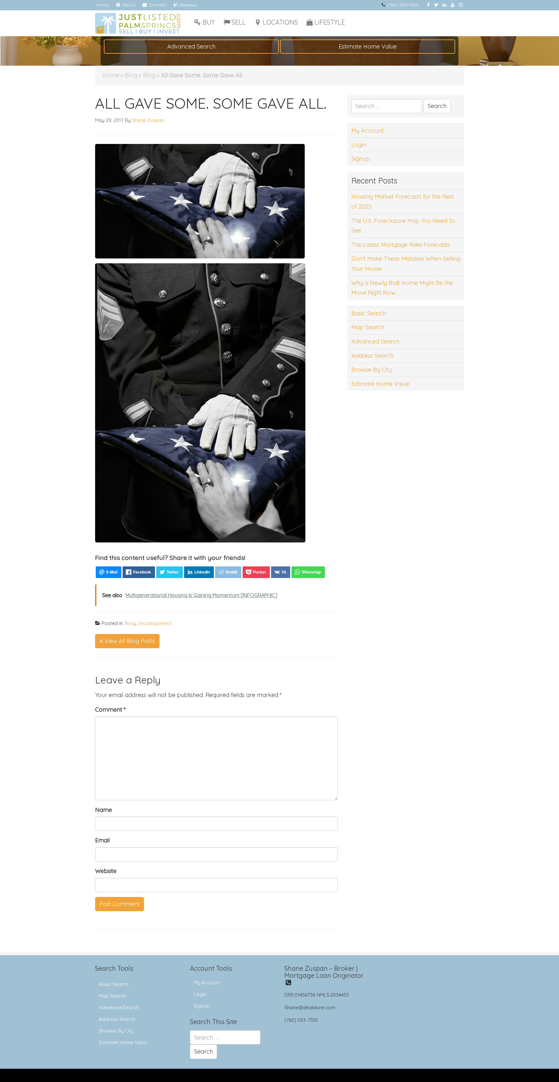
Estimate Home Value (368, 46)
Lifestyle (329, 22)
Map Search (367, 327)
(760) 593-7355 (403, 5)
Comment (110, 709)
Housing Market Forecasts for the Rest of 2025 (402, 201)
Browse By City (371, 369)
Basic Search (368, 313)
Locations (280, 22)
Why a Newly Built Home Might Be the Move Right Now (402, 288)
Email (102, 840)
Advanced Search (191, 46)
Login (358, 144)
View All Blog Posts (129, 641)
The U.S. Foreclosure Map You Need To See (403, 226)
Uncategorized (154, 623)
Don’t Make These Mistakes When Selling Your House (405, 263)
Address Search (372, 355)
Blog (131, 75)
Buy (209, 22)
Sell (239, 22)
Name (103, 810)
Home (102, 5)
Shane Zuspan (148, 120)
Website (105, 871)
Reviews (188, 5)
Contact (157, 5)
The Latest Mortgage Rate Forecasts (400, 244)
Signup (360, 158)
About (128, 5)
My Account (367, 130)
